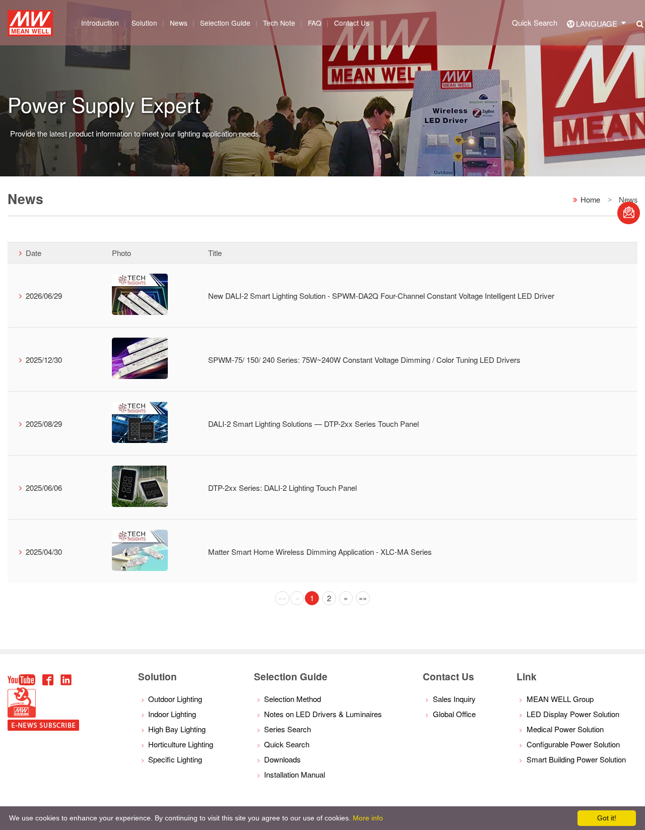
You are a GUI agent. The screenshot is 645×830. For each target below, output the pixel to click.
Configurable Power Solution (573, 744)
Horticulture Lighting (180, 744)
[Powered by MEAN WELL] (22, 714)
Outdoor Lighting (175, 698)
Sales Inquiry (454, 698)
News (178, 23)
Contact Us (351, 23)
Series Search (287, 729)
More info (368, 818)
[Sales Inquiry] (628, 213)
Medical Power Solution (565, 729)
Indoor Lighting (172, 714)
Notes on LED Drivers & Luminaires (323, 714)
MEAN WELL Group (560, 698)
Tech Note (279, 23)
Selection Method (292, 698)
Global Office (454, 714)
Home (590, 199)
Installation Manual (294, 774)
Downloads (282, 759)
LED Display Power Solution (573, 714)
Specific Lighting (175, 759)
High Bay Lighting (177, 729)
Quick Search (534, 22)
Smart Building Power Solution (576, 759)
